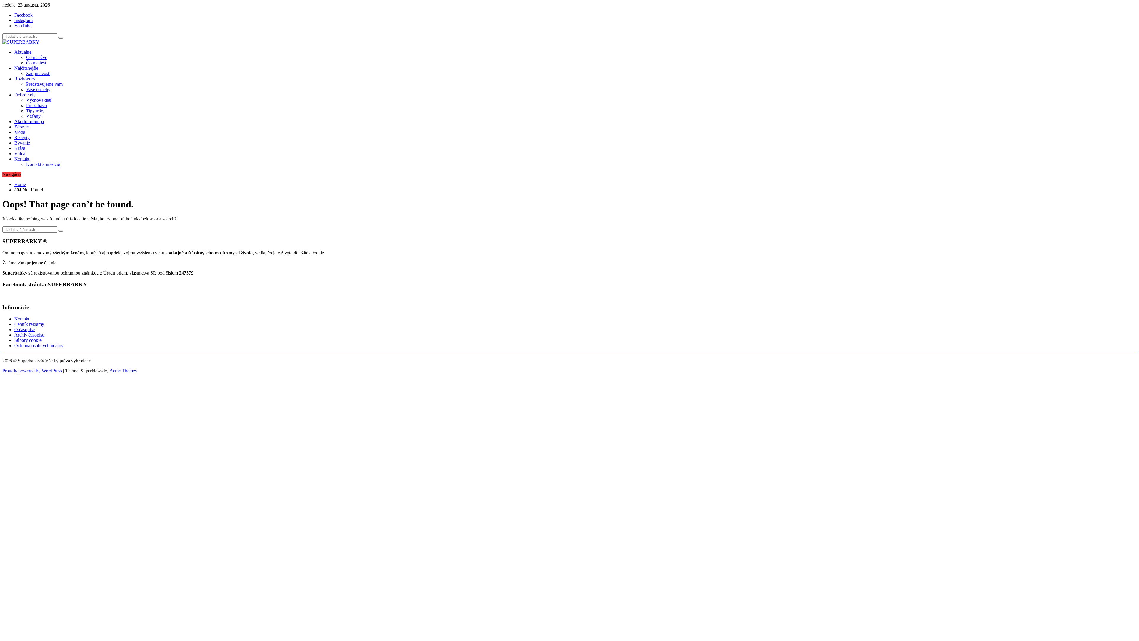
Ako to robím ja (29, 121)
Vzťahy (33, 116)
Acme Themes (123, 370)
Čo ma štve (36, 57)
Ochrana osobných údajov (38, 345)
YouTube (22, 25)
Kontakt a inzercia (43, 164)
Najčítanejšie (26, 68)
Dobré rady (25, 94)
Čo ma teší (36, 62)
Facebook (23, 15)
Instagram (23, 20)
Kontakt (21, 158)
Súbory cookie (28, 340)
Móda (19, 132)
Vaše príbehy (38, 89)
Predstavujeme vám (44, 84)
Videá (19, 153)
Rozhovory (24, 78)
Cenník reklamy (29, 324)
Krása (19, 148)
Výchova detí (38, 100)
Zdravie (21, 126)
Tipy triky (35, 110)
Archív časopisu (29, 334)
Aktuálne (22, 52)
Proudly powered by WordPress (32, 370)
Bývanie (22, 142)
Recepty (22, 137)
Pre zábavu (36, 105)
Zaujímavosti (38, 73)
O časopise (24, 329)
